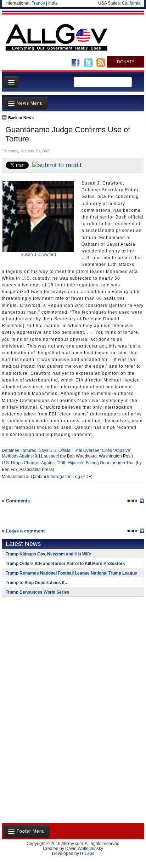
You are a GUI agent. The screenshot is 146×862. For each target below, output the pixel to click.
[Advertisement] (46, 648)
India (53, 3)
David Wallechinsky (84, 848)
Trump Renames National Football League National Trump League (71, 573)
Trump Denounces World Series (37, 592)
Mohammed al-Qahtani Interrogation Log (41, 476)
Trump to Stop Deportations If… (37, 582)
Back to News (21, 118)
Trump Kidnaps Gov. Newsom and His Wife (48, 554)
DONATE (125, 61)
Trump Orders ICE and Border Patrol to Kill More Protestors (65, 563)
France (38, 3)
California (131, 3)
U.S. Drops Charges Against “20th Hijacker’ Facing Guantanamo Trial (68, 462)
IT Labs (87, 853)
